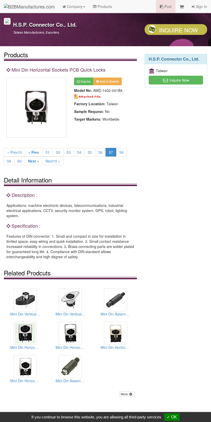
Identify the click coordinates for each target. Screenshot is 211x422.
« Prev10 (14, 152)
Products (104, 6)
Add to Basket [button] (109, 81)
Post (167, 6)
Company (74, 6)
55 (90, 152)
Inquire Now (178, 30)
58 (121, 152)
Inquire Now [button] (179, 80)
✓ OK (172, 417)
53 (69, 152)
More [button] (125, 394)
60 (19, 161)
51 (48, 152)
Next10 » (53, 161)
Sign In (201, 6)
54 (79, 152)
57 (111, 152)
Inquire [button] (85, 81)
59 (9, 161)
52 (58, 152)
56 (100, 152)
